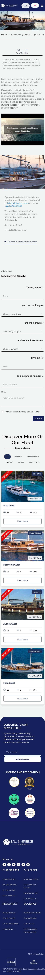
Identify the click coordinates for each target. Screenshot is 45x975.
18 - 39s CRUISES (8, 890)
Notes (3, 392)
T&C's (30, 954)
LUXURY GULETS (30, 898)
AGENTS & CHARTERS (32, 913)
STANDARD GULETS (31, 879)
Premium (9, 462)
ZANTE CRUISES (8, 895)
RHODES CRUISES (9, 885)
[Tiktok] (23, 864)
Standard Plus (33, 456)
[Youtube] (18, 864)
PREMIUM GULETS (31, 893)
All (7, 456)
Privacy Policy (39, 954)
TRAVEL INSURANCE (10, 924)
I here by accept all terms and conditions (22, 412)
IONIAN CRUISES (8, 879)
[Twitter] (14, 864)
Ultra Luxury (34, 462)
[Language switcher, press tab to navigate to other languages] (35, 5)
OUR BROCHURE (30, 918)
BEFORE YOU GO (8, 913)
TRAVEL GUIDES (8, 918)
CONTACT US (29, 924)
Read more (22, 521)
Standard (18, 456)
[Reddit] (28, 864)
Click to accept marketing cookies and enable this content (22, 129)
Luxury (21, 462)
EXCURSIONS (7, 929)
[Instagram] (9, 864)
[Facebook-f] (4, 864)
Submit (38, 418)
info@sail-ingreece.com (18, 203)
